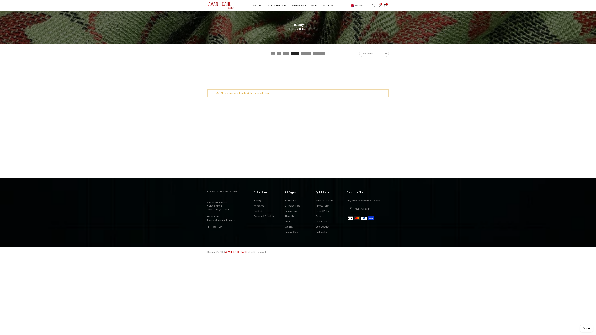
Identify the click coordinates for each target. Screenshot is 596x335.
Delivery (320, 216)
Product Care (291, 232)
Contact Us (321, 221)
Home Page (290, 200)
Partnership (321, 232)
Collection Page (292, 206)
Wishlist (289, 227)
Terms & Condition (325, 200)
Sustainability (322, 227)
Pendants (258, 211)
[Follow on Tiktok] (220, 227)
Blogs (287, 221)
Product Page (291, 211)
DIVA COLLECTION (276, 5)
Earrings (258, 200)
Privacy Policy (322, 206)
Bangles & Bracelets (264, 216)
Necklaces (259, 206)
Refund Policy (322, 211)
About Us (289, 216)
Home (292, 29)
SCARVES (328, 5)
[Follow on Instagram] (214, 227)
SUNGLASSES (299, 5)
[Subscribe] (383, 209)
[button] (357, 5)
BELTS (314, 5)
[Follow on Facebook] (208, 227)
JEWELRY (256, 5)
